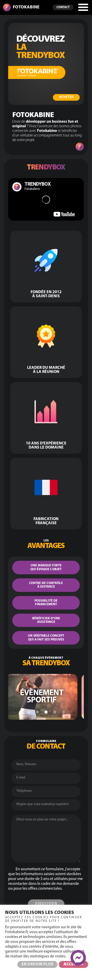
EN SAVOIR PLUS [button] (37, 964)
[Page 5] (63, 712)
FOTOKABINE (26, 7)
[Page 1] (28, 712)
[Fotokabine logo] (7, 7)
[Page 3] (46, 712)
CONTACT (63, 7)
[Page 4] (54, 712)
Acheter (66, 97)
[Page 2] (37, 712)
